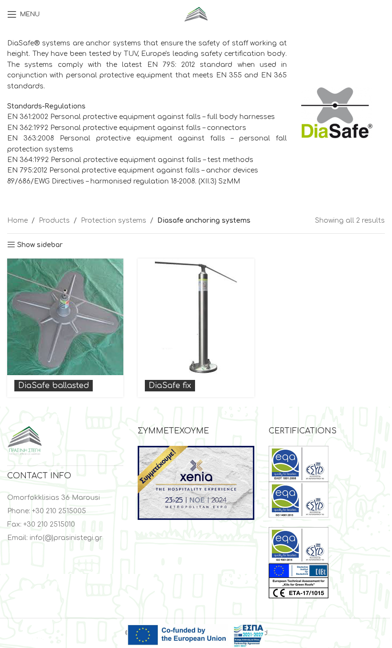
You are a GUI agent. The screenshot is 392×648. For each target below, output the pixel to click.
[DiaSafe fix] (196, 317)
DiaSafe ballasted (53, 385)
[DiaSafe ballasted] (65, 317)
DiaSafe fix (170, 385)
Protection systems (113, 220)
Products (54, 220)
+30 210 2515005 (59, 511)
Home (17, 220)
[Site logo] (196, 14)
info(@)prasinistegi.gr (66, 537)
